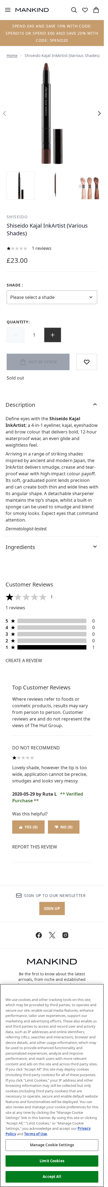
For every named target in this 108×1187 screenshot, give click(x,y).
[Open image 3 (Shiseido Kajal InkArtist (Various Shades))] (90, 185)
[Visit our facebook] (38, 935)
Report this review (34, 847)
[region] (52, 1085)
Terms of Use (35, 1133)
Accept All (52, 1176)
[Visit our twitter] (52, 935)
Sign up (52, 908)
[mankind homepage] (32, 10)
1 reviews (42, 248)
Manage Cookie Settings (52, 1144)
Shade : (15, 285)
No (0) (66, 826)
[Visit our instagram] (65, 935)
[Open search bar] (74, 10)
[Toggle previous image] (4, 113)
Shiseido (17, 216)
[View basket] (96, 10)
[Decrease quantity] (15, 335)
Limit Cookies (52, 1160)
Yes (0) (31, 826)
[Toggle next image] (99, 113)
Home (12, 55)
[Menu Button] (5, 10)
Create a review (24, 660)
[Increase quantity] (52, 335)
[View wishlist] (85, 10)
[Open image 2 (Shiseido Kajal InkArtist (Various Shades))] (55, 185)
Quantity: (18, 321)
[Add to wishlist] (86, 362)
